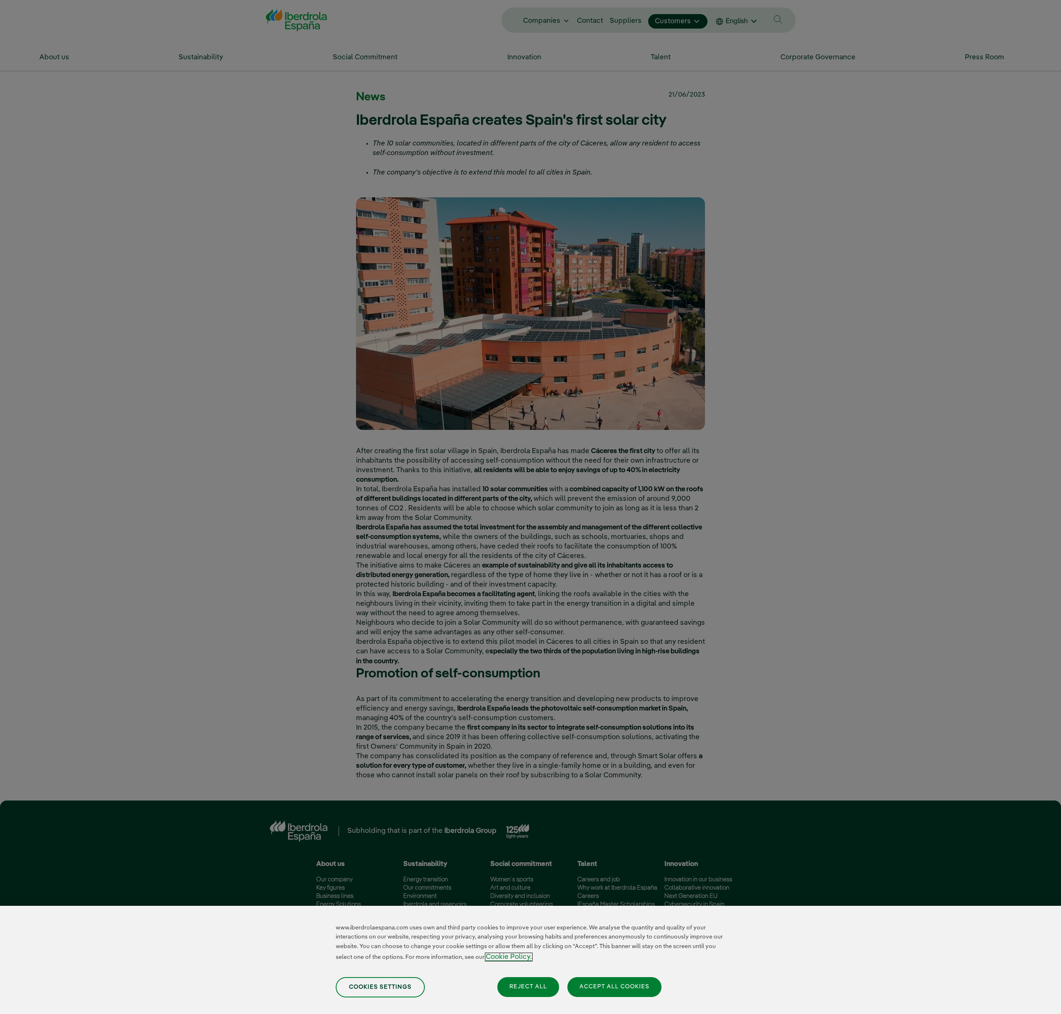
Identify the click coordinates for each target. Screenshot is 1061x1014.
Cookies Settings (380, 987)
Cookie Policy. (509, 957)
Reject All (528, 987)
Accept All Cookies (614, 987)
